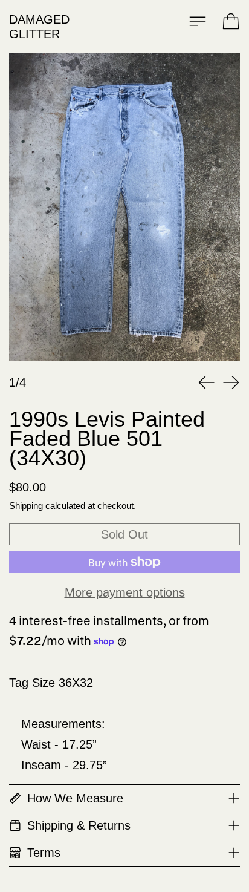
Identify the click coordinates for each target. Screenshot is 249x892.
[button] (124, 207)
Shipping (26, 505)
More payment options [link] (125, 592)
